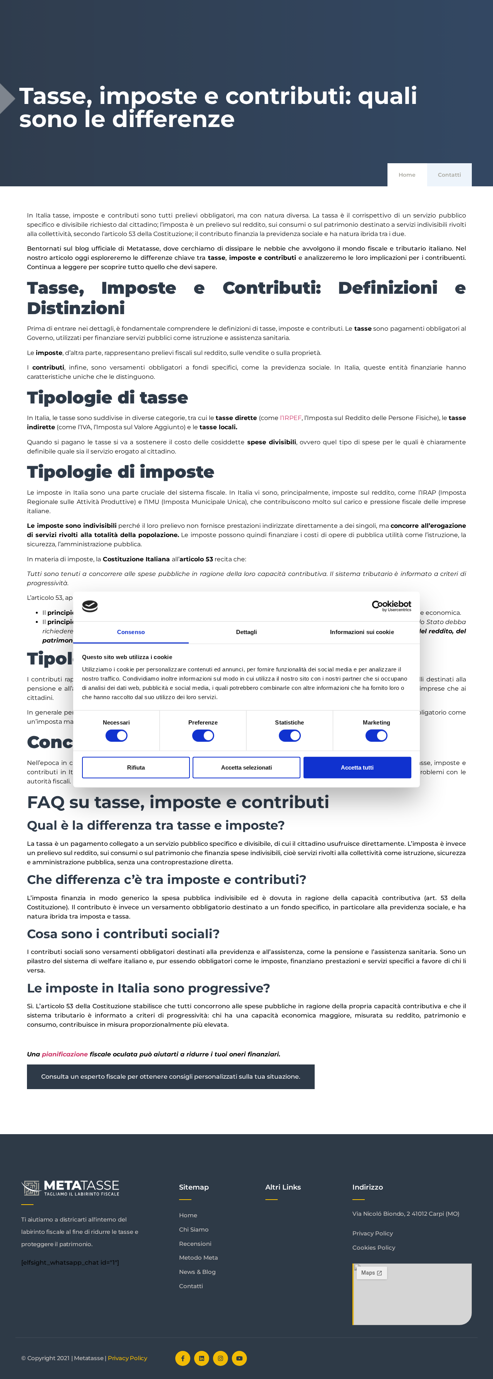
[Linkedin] (201, 1358)
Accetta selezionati (246, 767)
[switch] (203, 736)
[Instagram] (220, 1358)
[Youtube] (239, 1358)
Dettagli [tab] (246, 632)
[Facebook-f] (182, 1358)
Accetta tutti (357, 767)
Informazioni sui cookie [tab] (362, 632)
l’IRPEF (291, 418)
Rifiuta (136, 767)
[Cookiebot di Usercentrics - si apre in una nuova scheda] (377, 606)
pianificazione (65, 1054)
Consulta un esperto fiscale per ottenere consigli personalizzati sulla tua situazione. (171, 1076)
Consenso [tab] (131, 632)
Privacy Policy (127, 1358)
